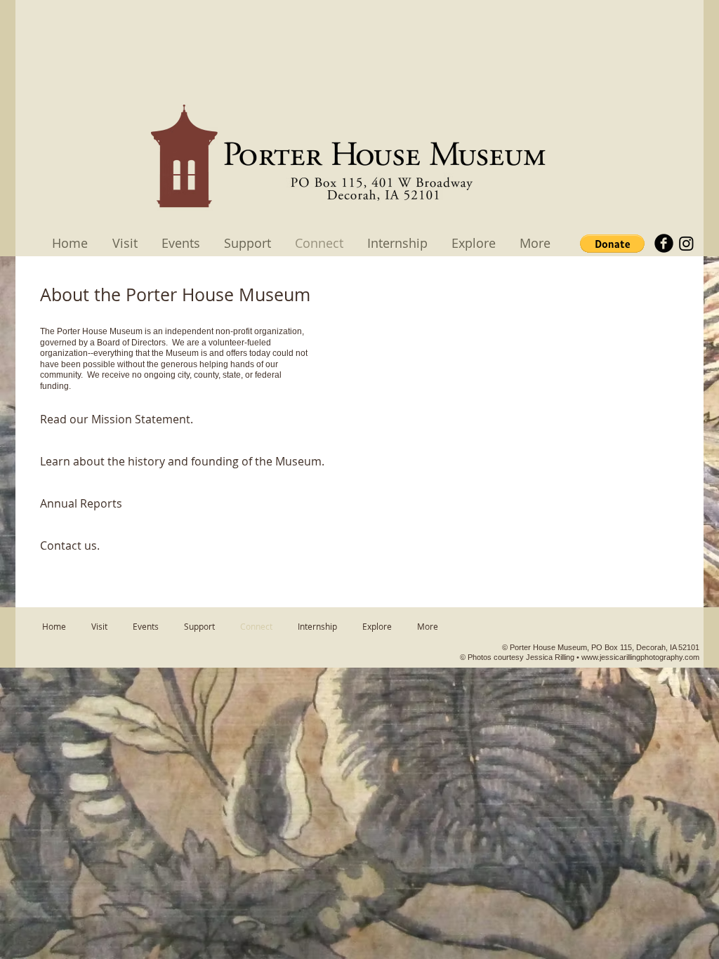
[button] (612, 243)
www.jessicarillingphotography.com (640, 657)
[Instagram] (686, 243)
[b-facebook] (663, 243)
